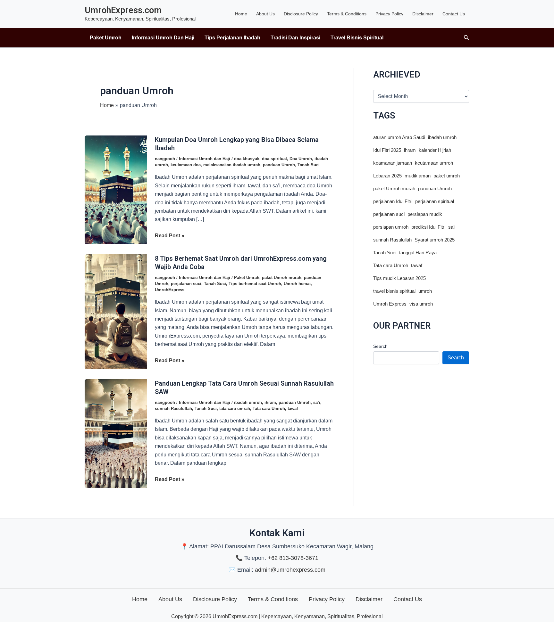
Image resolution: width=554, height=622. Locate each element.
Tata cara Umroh (269, 408)
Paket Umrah (246, 277)
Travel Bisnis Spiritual (357, 37)
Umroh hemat (297, 283)
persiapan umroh (390, 227)
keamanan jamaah (392, 163)
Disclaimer (422, 13)
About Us (265, 13)
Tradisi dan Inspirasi (295, 37)
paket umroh (446, 175)
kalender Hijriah (435, 150)
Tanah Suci (309, 164)
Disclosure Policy (301, 13)
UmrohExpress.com (123, 10)
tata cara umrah (234, 408)
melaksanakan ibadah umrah (231, 164)
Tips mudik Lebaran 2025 (399, 278)
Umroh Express (390, 304)
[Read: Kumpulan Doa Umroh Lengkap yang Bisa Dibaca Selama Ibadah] (116, 189)
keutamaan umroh (434, 163)
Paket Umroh (106, 37)
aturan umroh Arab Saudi (399, 137)
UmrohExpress (169, 289)
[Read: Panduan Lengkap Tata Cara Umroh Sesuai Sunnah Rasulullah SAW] (116, 433)
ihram (270, 402)
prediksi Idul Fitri (428, 227)
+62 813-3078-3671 (293, 558)
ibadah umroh (248, 402)
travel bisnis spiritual (394, 291)
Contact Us (453, 13)
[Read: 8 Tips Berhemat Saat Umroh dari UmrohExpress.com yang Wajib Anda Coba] (116, 311)
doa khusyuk (246, 158)
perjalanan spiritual (434, 201)
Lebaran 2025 (387, 175)
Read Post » (169, 236)
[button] (466, 38)
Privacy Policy (389, 13)
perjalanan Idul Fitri (392, 201)
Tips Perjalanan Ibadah (232, 37)
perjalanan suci (186, 283)
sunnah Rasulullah (173, 408)
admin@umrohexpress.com (290, 570)
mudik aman (418, 175)
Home (241, 13)
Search (380, 346)
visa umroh (421, 304)
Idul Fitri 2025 (387, 150)
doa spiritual (274, 158)
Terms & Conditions (346, 13)
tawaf (293, 408)
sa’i (316, 402)
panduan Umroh (279, 164)
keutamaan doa (186, 164)
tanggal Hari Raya (418, 252)
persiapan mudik (424, 214)
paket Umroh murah (281, 277)
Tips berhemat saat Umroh (255, 283)
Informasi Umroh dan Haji (163, 37)
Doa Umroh (301, 158)
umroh (425, 291)
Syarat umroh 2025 (435, 239)
